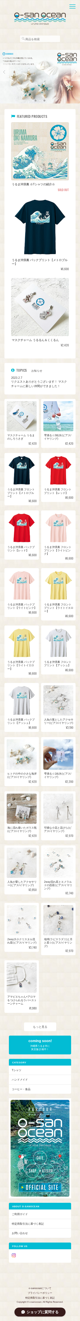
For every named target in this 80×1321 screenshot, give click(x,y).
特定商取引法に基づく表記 (28, 1223)
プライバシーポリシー (40, 1293)
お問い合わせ (20, 1233)
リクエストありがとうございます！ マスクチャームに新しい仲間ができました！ (39, 384)
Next (75, 72)
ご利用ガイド (20, 1214)
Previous (4, 72)
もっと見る (40, 1026)
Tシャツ (16, 1070)
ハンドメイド (20, 1079)
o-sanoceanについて (40, 1288)
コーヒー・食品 (21, 1089)
